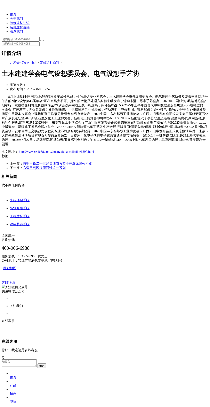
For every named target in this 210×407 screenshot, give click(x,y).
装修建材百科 (20, 27)
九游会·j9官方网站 (23, 62)
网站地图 (9, 268)
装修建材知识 (20, 23)
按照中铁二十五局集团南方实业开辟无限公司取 (57, 163)
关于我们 (16, 18)
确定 (42, 365)
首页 (13, 14)
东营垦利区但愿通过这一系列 (44, 168)
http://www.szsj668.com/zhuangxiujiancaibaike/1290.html (56, 151)
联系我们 (16, 31)
